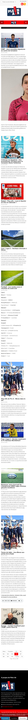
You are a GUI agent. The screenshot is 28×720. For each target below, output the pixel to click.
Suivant (17, 656)
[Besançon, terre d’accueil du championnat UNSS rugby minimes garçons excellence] (12, 475)
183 (3, 654)
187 (20, 654)
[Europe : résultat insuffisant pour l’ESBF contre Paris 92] (12, 616)
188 (3, 656)
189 (8, 656)
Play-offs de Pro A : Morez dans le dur (13, 399)
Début (4, 651)
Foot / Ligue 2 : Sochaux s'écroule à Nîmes (14, 249)
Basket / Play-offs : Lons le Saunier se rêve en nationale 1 (13, 201)
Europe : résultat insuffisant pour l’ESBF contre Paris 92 (13, 626)
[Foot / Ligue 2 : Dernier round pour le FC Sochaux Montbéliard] (12, 430)
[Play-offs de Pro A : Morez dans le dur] (12, 379)
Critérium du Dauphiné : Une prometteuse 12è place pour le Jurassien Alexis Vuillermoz (12, 161)
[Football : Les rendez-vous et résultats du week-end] (12, 278)
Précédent (10, 651)
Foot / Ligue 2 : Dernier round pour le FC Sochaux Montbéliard (13, 440)
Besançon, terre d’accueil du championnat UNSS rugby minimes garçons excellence (13, 486)
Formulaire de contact (7, 706)
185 (12, 654)
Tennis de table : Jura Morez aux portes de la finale (12, 553)
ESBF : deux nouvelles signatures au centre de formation (13, 50)
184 (8, 654)
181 (16, 651)
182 (20, 651)
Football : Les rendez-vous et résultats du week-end (11, 287)
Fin (22, 656)
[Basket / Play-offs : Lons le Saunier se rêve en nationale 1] (12, 191)
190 (12, 656)
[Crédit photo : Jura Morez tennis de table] (12, 533)
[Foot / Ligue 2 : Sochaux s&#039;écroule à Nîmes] (12, 238)
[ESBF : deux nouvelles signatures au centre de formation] (12, 40)
